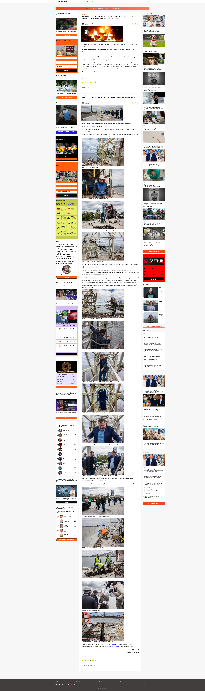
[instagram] (59, 684)
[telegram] (62, 684)
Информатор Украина (131, 684)
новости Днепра (85, 87)
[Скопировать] (138, 24)
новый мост (93, 665)
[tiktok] (68, 684)
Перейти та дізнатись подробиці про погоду (66, 132)
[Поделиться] (135, 24)
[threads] (74, 684)
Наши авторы (84, 684)
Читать (66, 417)
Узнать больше (66, 158)
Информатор (95, 126)
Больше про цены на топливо (66, 353)
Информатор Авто (146, 684)
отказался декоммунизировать (111, 646)
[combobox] (74, 127)
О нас (79, 684)
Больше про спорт (153, 503)
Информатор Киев (139, 684)
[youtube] (71, 684)
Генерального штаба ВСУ (68, 237)
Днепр (83, 1)
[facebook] (56, 684)
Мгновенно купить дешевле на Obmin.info (154, 278)
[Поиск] (148, 1)
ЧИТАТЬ (66, 502)
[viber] (65, 684)
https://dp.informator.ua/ (111, 60)
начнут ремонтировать (110, 644)
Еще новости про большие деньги (66, 539)
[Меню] (73, 1)
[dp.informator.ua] (64, 1)
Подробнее (66, 277)
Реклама (99, 1)
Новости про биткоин (67, 386)
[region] (66, 130)
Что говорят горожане (67, 97)
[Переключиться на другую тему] (145, 1)
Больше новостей (154, 251)
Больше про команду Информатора (154, 326)
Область (88, 1)
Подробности (67, 35)
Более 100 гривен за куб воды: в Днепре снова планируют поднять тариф (105, 8)
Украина (93, 1)
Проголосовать (66, 70)
